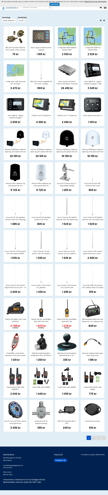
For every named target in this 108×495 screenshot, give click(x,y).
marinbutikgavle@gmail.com (13, 466)
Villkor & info (7, 472)
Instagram (60, 460)
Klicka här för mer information (95, 2)
